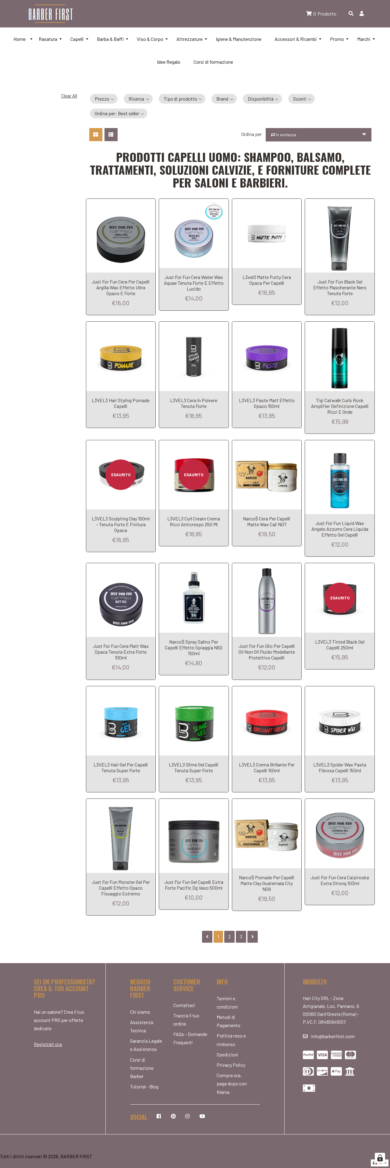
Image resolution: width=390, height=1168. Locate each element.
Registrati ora (48, 1044)
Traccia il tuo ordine (186, 1020)
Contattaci (184, 1005)
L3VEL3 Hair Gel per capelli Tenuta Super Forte (121, 767)
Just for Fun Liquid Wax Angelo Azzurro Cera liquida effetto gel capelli (339, 529)
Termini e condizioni (227, 1002)
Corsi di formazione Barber (142, 1068)
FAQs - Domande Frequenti (190, 1038)
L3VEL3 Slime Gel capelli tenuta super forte (193, 767)
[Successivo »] (252, 937)
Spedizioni (227, 1054)
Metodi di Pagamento (228, 1021)
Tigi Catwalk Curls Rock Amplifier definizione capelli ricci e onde (340, 406)
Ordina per (251, 134)
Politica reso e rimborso (231, 1040)
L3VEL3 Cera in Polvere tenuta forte (193, 403)
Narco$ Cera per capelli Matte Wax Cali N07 (266, 521)
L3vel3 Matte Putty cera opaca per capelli (267, 280)
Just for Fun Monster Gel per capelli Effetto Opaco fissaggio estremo (121, 887)
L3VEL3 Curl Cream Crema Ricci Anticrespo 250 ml (193, 521)
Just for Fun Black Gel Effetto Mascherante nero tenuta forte (340, 287)
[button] (104, 98)
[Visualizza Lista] (111, 134)
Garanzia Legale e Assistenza (146, 1045)
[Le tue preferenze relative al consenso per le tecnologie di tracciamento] (380, 1158)
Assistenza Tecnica (141, 1026)
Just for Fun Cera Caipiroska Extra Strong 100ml (339, 880)
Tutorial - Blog (144, 1086)
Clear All (69, 95)
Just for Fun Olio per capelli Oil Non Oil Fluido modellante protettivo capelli (267, 651)
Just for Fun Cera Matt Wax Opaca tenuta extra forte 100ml (121, 651)
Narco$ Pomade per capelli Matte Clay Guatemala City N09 (266, 883)
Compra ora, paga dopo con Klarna (232, 1083)
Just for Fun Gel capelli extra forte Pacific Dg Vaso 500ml (193, 885)
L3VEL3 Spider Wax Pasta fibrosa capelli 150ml (339, 767)
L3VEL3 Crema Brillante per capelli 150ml (267, 767)
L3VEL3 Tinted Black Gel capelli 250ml (339, 644)
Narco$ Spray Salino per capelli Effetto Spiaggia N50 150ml (193, 647)
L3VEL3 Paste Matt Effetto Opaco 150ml (267, 403)
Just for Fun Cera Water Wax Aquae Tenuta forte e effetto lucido (194, 282)
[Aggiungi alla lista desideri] (149, 203)
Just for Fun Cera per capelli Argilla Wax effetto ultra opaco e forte (121, 287)
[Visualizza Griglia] (95, 134)
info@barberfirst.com (333, 1036)
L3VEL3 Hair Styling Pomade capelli (121, 403)
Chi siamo (140, 1012)
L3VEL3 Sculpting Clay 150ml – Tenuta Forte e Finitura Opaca (121, 524)
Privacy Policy (231, 1065)
